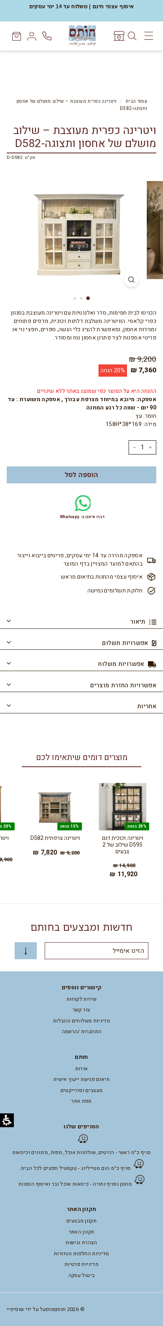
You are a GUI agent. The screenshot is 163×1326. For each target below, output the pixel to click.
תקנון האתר (82, 1231)
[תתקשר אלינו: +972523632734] (47, 36)
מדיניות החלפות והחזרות (81, 1253)
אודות (81, 1068)
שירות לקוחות (81, 999)
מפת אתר (81, 1101)
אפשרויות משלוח (122, 664)
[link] (118, 35)
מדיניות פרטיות (81, 1264)
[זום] (131, 279)
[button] (81, 474)
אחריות (146, 706)
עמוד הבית (136, 101)
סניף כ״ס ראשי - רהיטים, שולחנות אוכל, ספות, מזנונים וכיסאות (81, 1152)
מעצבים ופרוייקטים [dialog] (82, 1090)
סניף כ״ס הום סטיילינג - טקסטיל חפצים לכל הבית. (75, 1168)
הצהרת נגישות (81, 1242)
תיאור (138, 621)
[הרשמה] (26, 950)
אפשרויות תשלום (126, 643)
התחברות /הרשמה (82, 1031)
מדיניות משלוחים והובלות (81, 1020)
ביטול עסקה (81, 1275)
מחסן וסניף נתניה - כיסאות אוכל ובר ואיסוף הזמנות (75, 1184)
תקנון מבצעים (81, 1220)
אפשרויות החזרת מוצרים (123, 685)
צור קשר (81, 1009)
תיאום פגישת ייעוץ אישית (81, 1079)
